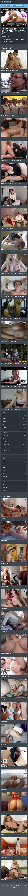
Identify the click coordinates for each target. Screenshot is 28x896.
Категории (12, 6)
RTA (14, 888)
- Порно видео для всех (16, 885)
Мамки (22, 39)
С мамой (16, 39)
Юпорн (11, 42)
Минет (5, 42)
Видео (6, 6)
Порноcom (6, 2)
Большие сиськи (7, 39)
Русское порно (19, 6)
